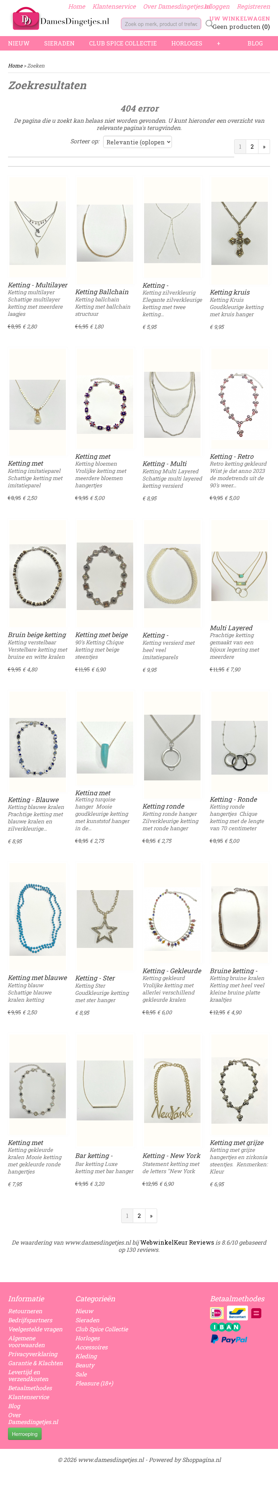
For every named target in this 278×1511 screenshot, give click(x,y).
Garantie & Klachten (35, 1363)
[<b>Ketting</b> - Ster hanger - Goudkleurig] (105, 919)
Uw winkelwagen (239, 18)
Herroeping (25, 1433)
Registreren (253, 6)
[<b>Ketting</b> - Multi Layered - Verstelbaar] (172, 405)
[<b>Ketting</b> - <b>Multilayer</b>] (37, 233)
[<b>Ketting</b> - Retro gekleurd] (239, 405)
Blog (255, 43)
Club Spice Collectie (123, 43)
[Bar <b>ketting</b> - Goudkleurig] (105, 1090)
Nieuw (19, 43)
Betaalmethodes (30, 1388)
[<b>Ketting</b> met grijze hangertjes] (239, 1090)
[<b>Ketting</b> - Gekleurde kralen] (172, 919)
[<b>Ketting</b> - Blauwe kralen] (37, 748)
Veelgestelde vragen (35, 1329)
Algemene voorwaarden (26, 1341)
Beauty (84, 1365)
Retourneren (25, 1311)
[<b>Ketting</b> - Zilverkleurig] (172, 233)
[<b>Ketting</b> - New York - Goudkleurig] (172, 1090)
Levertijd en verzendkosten (28, 1375)
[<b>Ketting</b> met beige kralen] (105, 576)
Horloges (186, 43)
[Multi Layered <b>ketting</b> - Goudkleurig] (239, 576)
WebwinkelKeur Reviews (177, 1242)
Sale (81, 1374)
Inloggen (216, 6)
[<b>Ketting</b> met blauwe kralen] (37, 919)
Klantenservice (114, 6)
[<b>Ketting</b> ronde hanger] (172, 748)
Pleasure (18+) (94, 1383)
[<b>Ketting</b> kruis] (239, 233)
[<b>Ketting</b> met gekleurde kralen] (37, 1090)
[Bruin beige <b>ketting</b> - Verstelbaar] (37, 576)
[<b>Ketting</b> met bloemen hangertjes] (105, 405)
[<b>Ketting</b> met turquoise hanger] (105, 748)
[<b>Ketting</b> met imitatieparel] (37, 405)
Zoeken (208, 23)
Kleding (86, 1356)
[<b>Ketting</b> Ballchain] (105, 233)
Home (76, 6)
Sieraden (59, 43)
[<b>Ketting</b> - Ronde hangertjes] (239, 748)
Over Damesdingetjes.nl (176, 6)
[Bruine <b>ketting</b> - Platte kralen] (239, 919)
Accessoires (91, 1347)
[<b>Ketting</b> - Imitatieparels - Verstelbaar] (172, 576)
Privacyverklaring (32, 1354)
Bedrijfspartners (30, 1320)
